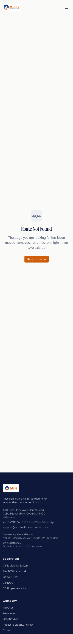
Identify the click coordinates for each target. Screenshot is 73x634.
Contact (8, 630)
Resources (9, 613)
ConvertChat (10, 576)
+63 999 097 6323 (14, 522)
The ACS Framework (15, 571)
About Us (8, 607)
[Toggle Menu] (66, 7)
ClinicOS (8, 582)
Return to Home (36, 259)
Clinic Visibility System (16, 565)
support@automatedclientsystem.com (26, 527)
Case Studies (10, 618)
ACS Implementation (15, 588)
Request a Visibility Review (18, 624)
